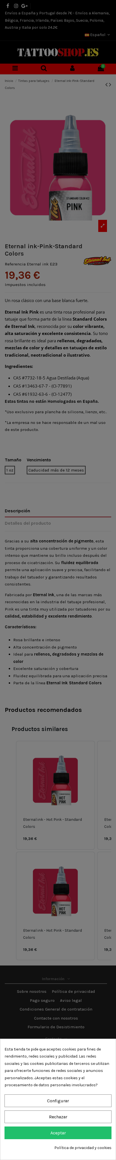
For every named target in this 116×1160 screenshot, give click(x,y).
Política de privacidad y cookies (82, 1147)
